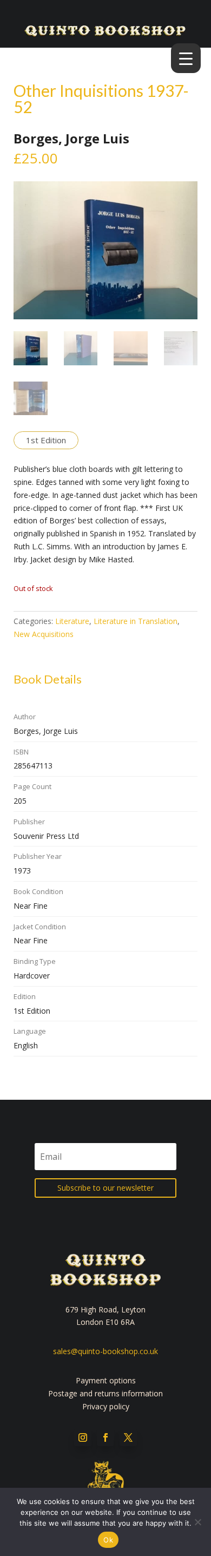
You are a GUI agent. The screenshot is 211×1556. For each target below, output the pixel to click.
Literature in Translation (135, 621)
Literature (72, 621)
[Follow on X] (128, 1437)
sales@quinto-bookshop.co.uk (105, 1351)
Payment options (106, 1380)
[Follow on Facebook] (105, 1437)
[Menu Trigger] (186, 58)
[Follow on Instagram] (82, 1437)
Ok (108, 1539)
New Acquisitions (44, 634)
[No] (197, 1521)
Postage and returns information (105, 1393)
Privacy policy (105, 1406)
